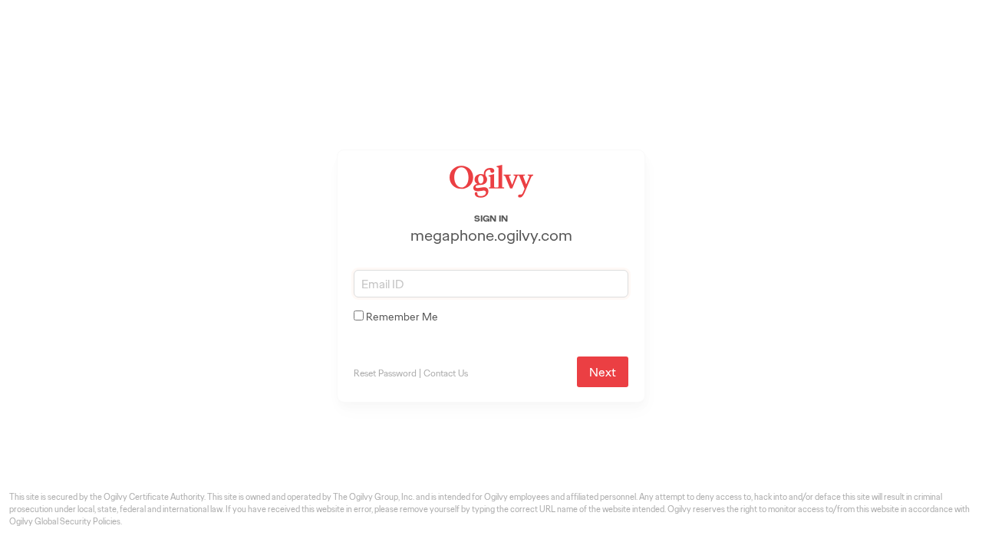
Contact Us (445, 373)
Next (602, 372)
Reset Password (385, 373)
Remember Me (402, 317)
